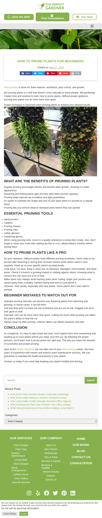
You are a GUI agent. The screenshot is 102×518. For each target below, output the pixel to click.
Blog (81, 451)
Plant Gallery (21, 478)
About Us (51, 445)
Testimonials (51, 453)
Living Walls (21, 459)
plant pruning (69, 349)
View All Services (21, 482)
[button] (26, 73)
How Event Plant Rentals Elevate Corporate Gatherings (39, 394)
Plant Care (21, 449)
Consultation (81, 463)
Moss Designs (21, 463)
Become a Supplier (46, 466)
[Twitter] (55, 493)
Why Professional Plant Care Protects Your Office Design (40, 404)
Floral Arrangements (18, 469)
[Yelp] (38, 493)
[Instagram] (29, 493)
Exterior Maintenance (18, 454)
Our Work (81, 445)
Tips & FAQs (51, 457)
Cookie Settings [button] (10, 514)
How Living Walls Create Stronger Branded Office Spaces (40, 401)
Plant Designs (21, 445)
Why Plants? (51, 449)
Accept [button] (23, 514)
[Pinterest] (64, 493)
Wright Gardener (25, 349)
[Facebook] (46, 493)
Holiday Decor (21, 474)
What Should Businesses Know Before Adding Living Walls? (42, 408)
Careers (51, 475)
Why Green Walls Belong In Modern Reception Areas (38, 397)
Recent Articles (51, 471)
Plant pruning (11, 87)
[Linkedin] (73, 493)
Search (91, 380)
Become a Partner (51, 461)
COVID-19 (50, 479)
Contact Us (81, 457)
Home (81, 438)
